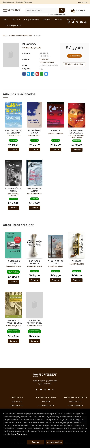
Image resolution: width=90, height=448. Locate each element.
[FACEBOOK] (69, 22)
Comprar (13, 149)
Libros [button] (15, 19)
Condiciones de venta (46, 405)
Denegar (35, 442)
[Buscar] (62, 10)
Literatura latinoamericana (20, 35)
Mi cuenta (83, 2)
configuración (20, 434)
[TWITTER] (73, 22)
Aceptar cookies (54, 442)
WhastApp (28, 2)
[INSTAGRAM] (77, 22)
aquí (82, 431)
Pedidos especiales (75, 405)
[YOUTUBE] (81, 22)
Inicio (5, 35)
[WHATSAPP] (85, 22)
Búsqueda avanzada (57, 14)
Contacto (19, 2)
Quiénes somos (8, 2)
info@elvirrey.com (17, 405)
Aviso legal (46, 401)
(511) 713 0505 (17, 401)
